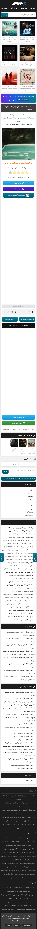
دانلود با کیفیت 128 (8, 319)
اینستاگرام (27, 925)
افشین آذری (29, 540)
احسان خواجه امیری (15, 531)
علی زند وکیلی (19, 572)
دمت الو (20, 118)
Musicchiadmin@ (23, 100)
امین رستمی (20, 537)
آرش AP (24, 531)
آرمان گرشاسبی (28, 528)
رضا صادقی (10, 553)
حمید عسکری (29, 550)
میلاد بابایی (12, 610)
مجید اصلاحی (29, 604)
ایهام (19, 544)
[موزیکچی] (18, 3)
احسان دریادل (8, 534)
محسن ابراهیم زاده (18, 588)
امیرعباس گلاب (28, 534)
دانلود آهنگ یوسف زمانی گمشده (23, 740)
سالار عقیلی (29, 566)
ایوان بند (30, 544)
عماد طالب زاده (28, 572)
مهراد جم (30, 613)
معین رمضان (20, 607)
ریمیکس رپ (29, 503)
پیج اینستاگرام (17, 189)
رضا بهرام (23, 556)
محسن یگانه (11, 607)
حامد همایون (20, 550)
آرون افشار (11, 528)
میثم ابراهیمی (8, 597)
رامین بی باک (19, 553)
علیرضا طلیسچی (19, 569)
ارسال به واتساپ (17, 423)
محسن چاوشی (29, 597)
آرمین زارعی (19, 528)
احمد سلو (6, 540)
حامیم (4, 550)
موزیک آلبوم (29, 512)
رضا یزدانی (30, 556)
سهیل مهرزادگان (9, 556)
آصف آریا (30, 531)
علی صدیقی (29, 578)
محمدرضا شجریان (28, 591)
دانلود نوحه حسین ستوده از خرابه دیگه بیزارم (18, 906)
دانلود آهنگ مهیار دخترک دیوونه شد (22, 765)
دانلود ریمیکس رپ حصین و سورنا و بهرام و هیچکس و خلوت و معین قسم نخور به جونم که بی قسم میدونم (19, 717)
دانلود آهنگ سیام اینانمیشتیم (23, 737)
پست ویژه (30, 493)
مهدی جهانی (11, 604)
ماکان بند (16, 613)
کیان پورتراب (29, 588)
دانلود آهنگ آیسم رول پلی (25, 768)
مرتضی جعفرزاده (28, 594)
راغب (17, 556)
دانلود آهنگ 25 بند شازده (25, 724)
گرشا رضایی (29, 585)
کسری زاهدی (11, 585)
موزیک (32, 429)
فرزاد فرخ (11, 582)
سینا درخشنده (7, 559)
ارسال (5, 471)
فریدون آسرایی (28, 582)
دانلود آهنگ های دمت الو (18, 325)
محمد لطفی (20, 610)
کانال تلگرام (17, 183)
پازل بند (15, 547)
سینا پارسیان (11, 563)
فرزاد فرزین (19, 582)
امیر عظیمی (11, 537)
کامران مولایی (20, 585)
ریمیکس (30, 499)
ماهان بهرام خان (16, 591)
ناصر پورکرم (24, 617)
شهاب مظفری (12, 566)
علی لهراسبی (9, 572)
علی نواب (14, 578)
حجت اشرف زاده (7, 547)
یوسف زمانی (18, 620)
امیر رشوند (21, 540)
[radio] (27, 173)
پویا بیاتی (23, 547)
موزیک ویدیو (29, 515)
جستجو (5, 15)
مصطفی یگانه (19, 601)
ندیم (9, 617)
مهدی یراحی (29, 610)
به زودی (30, 490)
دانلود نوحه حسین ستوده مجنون (18, 902)
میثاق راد (23, 613)
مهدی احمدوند (18, 597)
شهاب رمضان (29, 569)
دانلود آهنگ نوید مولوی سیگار (23, 699)
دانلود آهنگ (30, 118)
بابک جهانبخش (11, 544)
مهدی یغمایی (9, 601)
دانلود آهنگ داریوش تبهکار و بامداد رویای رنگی (18, 743)
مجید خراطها (29, 607)
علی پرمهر (22, 578)
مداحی (32, 8)
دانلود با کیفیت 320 (26, 319)
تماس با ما (14, 8)
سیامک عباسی (17, 559)
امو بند (24, 544)
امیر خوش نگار (18, 534)
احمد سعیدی (29, 537)
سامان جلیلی (20, 563)
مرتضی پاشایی (6, 594)
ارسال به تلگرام (17, 417)
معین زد (9, 613)
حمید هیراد (11, 550)
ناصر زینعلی (16, 617)
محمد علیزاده (20, 604)
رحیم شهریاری (29, 553)
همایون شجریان (28, 620)
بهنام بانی (30, 547)
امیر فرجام (13, 540)
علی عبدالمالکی (8, 569)
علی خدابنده (21, 575)
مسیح (31, 617)
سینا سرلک (21, 566)
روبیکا (17, 925)
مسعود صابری (29, 601)
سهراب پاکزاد (29, 563)
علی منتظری (29, 575)
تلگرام (8, 925)
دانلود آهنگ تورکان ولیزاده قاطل (23, 733)
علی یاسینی (12, 575)
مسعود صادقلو (17, 594)
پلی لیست (24, 8)
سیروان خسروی (28, 559)
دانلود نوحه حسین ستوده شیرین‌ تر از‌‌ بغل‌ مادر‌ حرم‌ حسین (18, 909)
